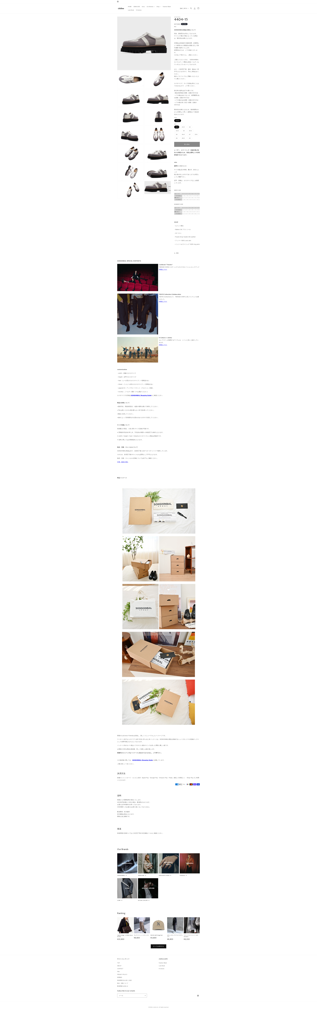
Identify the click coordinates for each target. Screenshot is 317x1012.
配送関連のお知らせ (122, 986)
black (178, 121)
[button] (151, 6)
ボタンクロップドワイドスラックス (175, 936)
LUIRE (119, 900)
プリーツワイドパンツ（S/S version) (191, 936)
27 (190, 135)
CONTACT (120, 968)
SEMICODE (141, 875)
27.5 (197, 135)
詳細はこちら (163, 269)
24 (190, 127)
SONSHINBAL (121, 875)
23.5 (184, 127)
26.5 (184, 135)
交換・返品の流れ (122, 462)
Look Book (162, 965)
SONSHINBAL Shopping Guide (141, 395)
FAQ (118, 971)
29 (190, 138)
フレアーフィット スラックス (141, 935)
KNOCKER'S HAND (164, 875)
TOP (118, 963)
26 (177, 135)
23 (177, 127)
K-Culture (161, 968)
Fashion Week (163, 963)
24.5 (178, 131)
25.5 (191, 131)
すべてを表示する (158, 946)
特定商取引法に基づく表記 (124, 980)
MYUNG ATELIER (143, 900)
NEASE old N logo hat (156, 935)
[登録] (145, 995)
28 (177, 138)
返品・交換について (122, 983)
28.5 (184, 138)
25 (184, 131)
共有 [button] (177, 253)
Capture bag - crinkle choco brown (125, 936)
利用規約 (119, 977)
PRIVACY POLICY (122, 974)
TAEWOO (182, 875)
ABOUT (119, 965)
